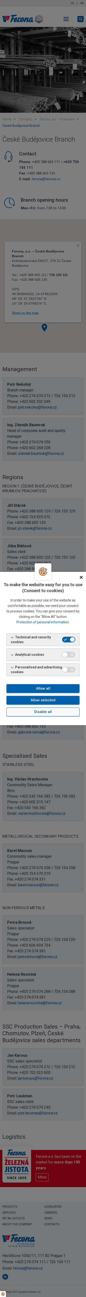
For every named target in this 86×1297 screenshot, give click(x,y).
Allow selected (43, 700)
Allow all (43, 688)
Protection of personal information (42, 622)
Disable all (43, 712)
